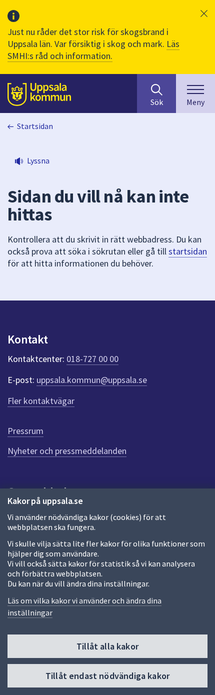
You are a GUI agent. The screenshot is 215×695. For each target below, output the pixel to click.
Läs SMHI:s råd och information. (94, 50)
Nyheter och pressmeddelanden (67, 450)
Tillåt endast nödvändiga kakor (108, 676)
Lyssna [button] (38, 161)
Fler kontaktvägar (41, 400)
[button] (204, 13)
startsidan (187, 251)
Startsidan (35, 126)
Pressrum (26, 430)
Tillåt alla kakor (107, 646)
